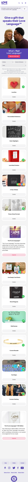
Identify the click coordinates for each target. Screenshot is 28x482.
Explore (14, 255)
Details (14, 97)
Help (6, 463)
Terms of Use (7, 472)
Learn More (14, 9)
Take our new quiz (14, 56)
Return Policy (21, 472)
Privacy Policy (14, 472)
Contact (22, 463)
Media (14, 463)
